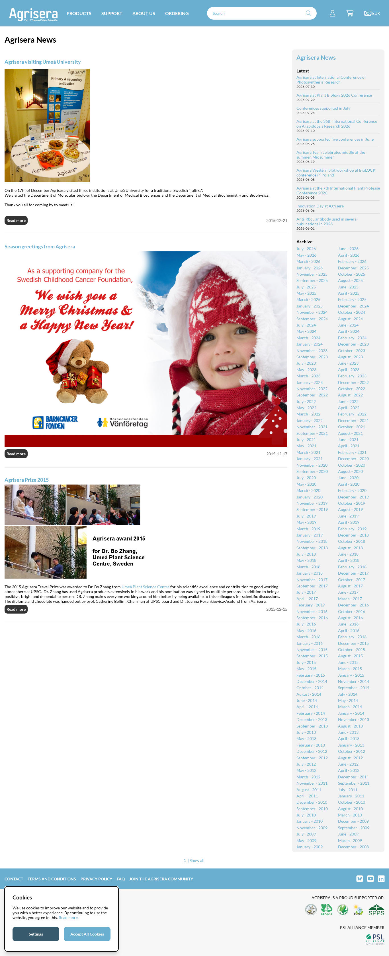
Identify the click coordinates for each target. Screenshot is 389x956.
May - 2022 (306, 407)
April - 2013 (348, 738)
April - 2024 (348, 331)
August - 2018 (350, 547)
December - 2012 (311, 751)
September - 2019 (312, 509)
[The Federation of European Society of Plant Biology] (327, 910)
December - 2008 (353, 846)
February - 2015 (310, 675)
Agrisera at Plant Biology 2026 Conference (334, 95)
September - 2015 (312, 655)
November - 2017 (311, 579)
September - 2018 (312, 547)
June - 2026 (348, 248)
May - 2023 (306, 369)
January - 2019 (309, 535)
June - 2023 (348, 363)
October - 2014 (310, 687)
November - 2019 (311, 503)
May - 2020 (306, 484)
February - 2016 (352, 636)
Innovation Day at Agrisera (320, 205)
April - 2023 (348, 369)
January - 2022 (309, 420)
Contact (14, 878)
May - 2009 (306, 840)
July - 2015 (306, 662)
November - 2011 (311, 783)
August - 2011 (308, 789)
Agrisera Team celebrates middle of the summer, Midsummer (330, 154)
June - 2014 (306, 700)
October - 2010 (351, 802)
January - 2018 (309, 573)
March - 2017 (350, 598)
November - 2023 (311, 350)
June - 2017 (348, 592)
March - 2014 (350, 706)
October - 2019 (351, 503)
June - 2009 (348, 834)
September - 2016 (312, 617)
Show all (197, 860)
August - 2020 (350, 471)
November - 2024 (311, 312)
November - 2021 (311, 426)
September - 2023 (312, 356)
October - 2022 (351, 388)
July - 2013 (306, 732)
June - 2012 (348, 764)
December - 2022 (353, 382)
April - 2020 (348, 484)
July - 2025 (306, 286)
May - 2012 (306, 770)
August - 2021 (350, 433)
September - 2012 (312, 757)
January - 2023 (309, 382)
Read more (16, 220)
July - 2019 (306, 516)
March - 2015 (350, 668)
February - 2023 (352, 375)
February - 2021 (352, 452)
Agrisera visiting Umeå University (43, 62)
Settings (36, 934)
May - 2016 (306, 630)
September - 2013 (312, 726)
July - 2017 (306, 592)
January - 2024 (309, 344)
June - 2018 (348, 554)
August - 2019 (350, 509)
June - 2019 (348, 516)
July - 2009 (306, 834)
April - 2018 (348, 560)
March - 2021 (308, 452)
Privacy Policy (96, 878)
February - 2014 (310, 713)
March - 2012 (308, 776)
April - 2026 (348, 255)
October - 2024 (351, 312)
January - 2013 (351, 745)
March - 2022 (308, 414)
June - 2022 (348, 401)
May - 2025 (306, 293)
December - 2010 (311, 802)
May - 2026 (306, 255)
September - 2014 (353, 687)
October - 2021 (351, 426)
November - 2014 (353, 681)
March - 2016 (308, 636)
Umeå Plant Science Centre (145, 586)
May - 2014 (348, 700)
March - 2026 (308, 261)
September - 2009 (353, 827)
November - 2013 (353, 719)
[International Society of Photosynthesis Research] (358, 910)
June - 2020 (348, 477)
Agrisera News (316, 57)
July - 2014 (347, 694)
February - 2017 (310, 604)
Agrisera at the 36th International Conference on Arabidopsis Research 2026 (336, 123)
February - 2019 (352, 528)
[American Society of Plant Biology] (311, 910)
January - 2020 (309, 496)
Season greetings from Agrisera (40, 246)
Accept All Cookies (87, 934)
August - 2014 (308, 694)
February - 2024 (352, 337)
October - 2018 (351, 541)
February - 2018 (352, 566)
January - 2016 (309, 643)
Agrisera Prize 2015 (27, 480)
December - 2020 (353, 458)
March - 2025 (308, 299)
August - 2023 (350, 356)
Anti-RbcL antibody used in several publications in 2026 (327, 221)
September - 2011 (353, 783)
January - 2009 (309, 846)
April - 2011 (307, 795)
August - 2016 (350, 617)
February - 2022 (352, 414)
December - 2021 (353, 420)
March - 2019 (308, 528)
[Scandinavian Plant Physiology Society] (376, 910)
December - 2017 (353, 573)
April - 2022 (348, 407)
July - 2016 (306, 624)
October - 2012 (351, 751)
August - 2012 (350, 757)
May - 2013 (306, 738)
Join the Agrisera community (161, 878)
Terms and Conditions (52, 878)
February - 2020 (352, 490)
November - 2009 (311, 827)
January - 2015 (351, 675)
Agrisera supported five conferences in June (335, 139)
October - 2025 (351, 274)
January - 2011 (351, 795)
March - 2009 (350, 840)
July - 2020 (306, 477)
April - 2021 (348, 445)
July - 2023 (306, 363)
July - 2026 (306, 248)
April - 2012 (348, 770)
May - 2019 (306, 522)
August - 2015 (350, 655)
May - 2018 (306, 560)
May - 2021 (306, 445)
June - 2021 (348, 439)
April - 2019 (348, 522)
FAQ (121, 878)
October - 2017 (351, 579)
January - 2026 (309, 267)
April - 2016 (348, 630)
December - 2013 (311, 719)
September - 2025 (312, 280)
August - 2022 (350, 394)
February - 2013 (310, 745)
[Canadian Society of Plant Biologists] (343, 910)
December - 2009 (353, 821)
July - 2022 (306, 401)
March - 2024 (308, 337)
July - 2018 (306, 554)
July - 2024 (306, 325)
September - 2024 (312, 318)
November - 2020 (311, 465)
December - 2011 (353, 776)
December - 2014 (311, 681)
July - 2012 (306, 764)
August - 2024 (350, 318)
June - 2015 (348, 662)
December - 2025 (353, 267)
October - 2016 (351, 611)
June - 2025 (348, 286)
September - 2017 (312, 585)
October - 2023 (351, 350)
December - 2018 (353, 535)
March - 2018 (308, 566)
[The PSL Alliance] (375, 940)
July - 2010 (306, 814)
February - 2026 (352, 261)
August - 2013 (350, 726)
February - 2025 (352, 299)
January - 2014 (351, 713)
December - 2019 (353, 496)
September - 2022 (312, 394)
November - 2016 (311, 611)
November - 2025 (311, 274)
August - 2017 (350, 585)
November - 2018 (311, 541)
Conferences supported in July (323, 108)
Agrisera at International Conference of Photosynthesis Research (331, 79)
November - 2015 (311, 649)
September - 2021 (312, 433)
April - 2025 (348, 293)
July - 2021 (306, 439)
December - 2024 (353, 306)
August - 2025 (350, 280)
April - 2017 (307, 598)
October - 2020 (351, 465)
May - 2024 (306, 331)
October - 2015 (351, 649)
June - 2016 (348, 624)
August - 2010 (350, 808)
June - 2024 (348, 325)
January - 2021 (309, 458)
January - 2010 (309, 821)
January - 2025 (309, 306)
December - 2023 (353, 344)
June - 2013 (348, 732)
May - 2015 (306, 668)
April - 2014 (307, 706)
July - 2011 (347, 789)
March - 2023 (308, 375)
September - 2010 (312, 808)
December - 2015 (353, 643)
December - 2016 (353, 604)
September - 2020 (312, 471)
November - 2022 (311, 388)
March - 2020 (308, 490)
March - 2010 (350, 814)
